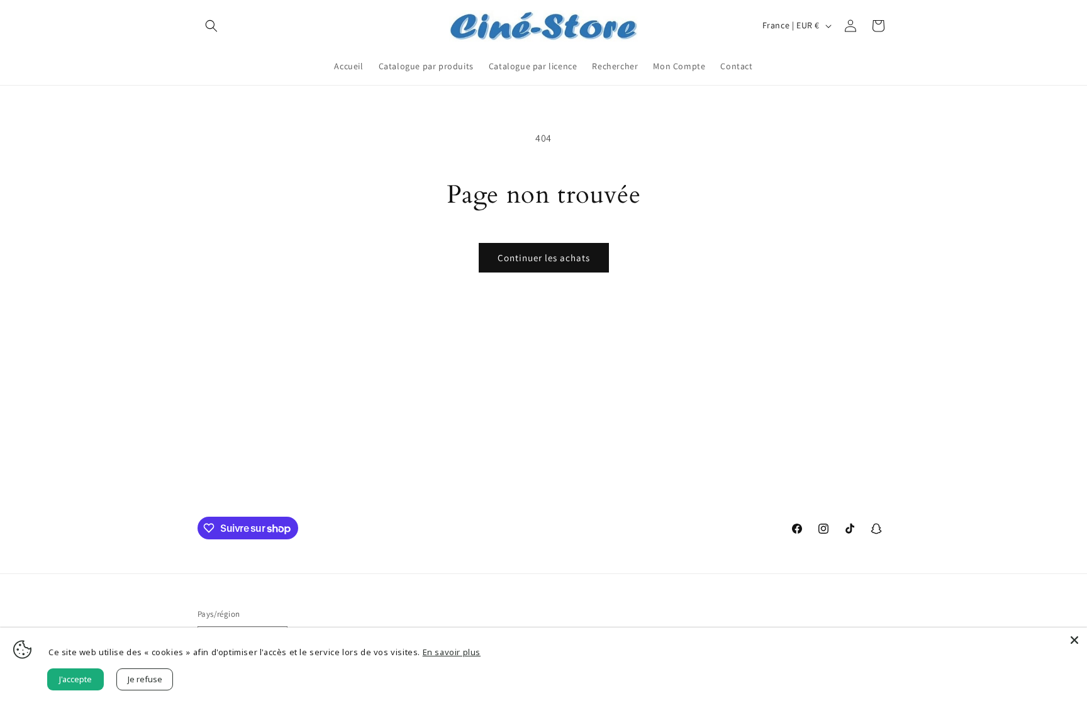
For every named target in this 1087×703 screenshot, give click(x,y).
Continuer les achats (544, 258)
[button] (211, 26)
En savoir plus (452, 652)
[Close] (1074, 640)
